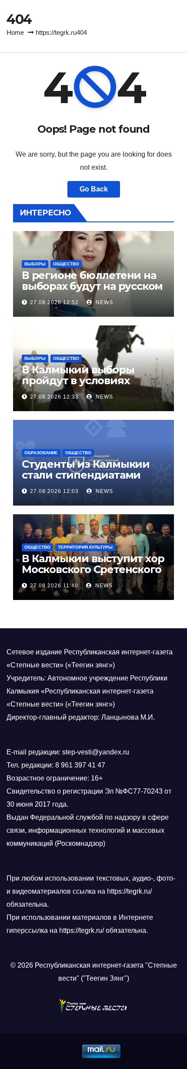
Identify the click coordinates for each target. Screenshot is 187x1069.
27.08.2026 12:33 (54, 397)
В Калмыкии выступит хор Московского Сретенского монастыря (93, 569)
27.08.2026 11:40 (54, 586)
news (103, 302)
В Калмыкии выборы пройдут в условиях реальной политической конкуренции (88, 386)
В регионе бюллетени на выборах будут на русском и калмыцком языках (92, 286)
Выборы (35, 263)
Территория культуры (85, 547)
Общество (66, 263)
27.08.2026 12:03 (54, 491)
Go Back (94, 189)
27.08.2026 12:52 (54, 302)
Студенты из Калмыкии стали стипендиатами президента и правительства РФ (86, 480)
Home (15, 32)
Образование (41, 452)
